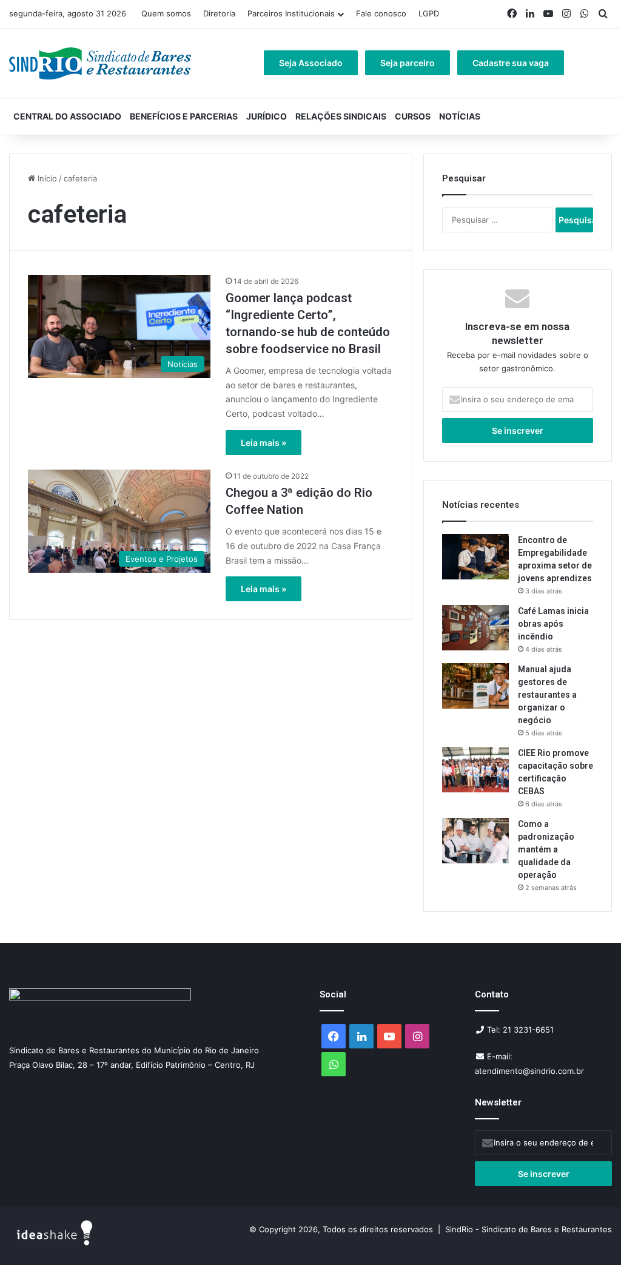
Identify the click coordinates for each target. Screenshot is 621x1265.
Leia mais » (263, 442)
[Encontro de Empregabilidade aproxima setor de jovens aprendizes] (475, 556)
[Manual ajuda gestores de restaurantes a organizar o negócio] (475, 686)
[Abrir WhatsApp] (590, 1234)
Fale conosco (381, 13)
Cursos (413, 116)
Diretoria (219, 13)
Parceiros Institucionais (291, 13)
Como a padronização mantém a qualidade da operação (546, 849)
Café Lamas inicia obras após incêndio (553, 623)
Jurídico (266, 116)
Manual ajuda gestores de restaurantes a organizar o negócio (547, 694)
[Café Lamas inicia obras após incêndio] (475, 627)
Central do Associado (67, 116)
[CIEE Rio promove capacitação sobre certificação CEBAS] (475, 769)
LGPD (428, 13)
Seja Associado (311, 63)
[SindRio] (100, 63)
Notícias (459, 116)
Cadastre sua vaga (510, 63)
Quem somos (166, 13)
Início (46, 178)
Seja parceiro (407, 63)
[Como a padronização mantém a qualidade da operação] (475, 840)
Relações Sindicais (340, 116)
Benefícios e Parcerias (184, 116)
